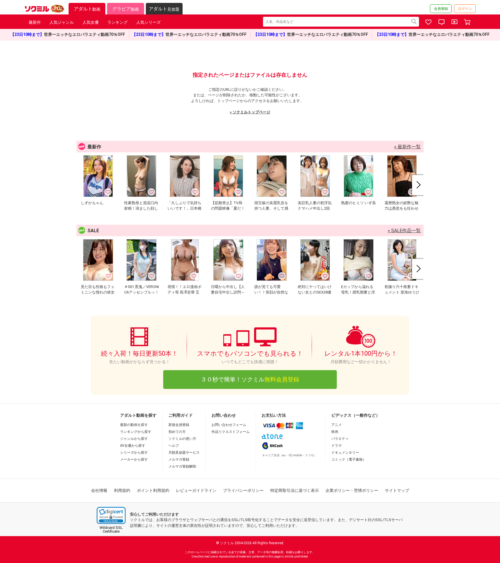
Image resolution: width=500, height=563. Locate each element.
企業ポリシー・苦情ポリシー (352, 490)
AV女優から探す (132, 446)
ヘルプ (173, 446)
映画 (334, 432)
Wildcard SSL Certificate (111, 529)
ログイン (465, 9)
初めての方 (177, 432)
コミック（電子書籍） (348, 459)
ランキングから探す (135, 432)
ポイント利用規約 (153, 490)
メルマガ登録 (178, 459)
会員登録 (441, 9)
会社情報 (99, 490)
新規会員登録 (178, 425)
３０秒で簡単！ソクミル (250, 379)
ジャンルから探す (134, 439)
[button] (111, 515)
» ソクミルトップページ (250, 112)
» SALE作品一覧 (404, 230)
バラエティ (340, 439)
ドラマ (336, 446)
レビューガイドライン (196, 490)
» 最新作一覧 (407, 146)
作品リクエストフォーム (231, 432)
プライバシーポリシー (243, 490)
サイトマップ (397, 490)
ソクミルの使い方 (182, 439)
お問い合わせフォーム (229, 425)
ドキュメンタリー (345, 453)
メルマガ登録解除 (182, 466)
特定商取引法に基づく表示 (294, 490)
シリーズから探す (134, 453)
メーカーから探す (134, 459)
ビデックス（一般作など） (355, 415)
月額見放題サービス (184, 453)
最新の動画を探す (134, 425)
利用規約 (122, 490)
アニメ (336, 425)
